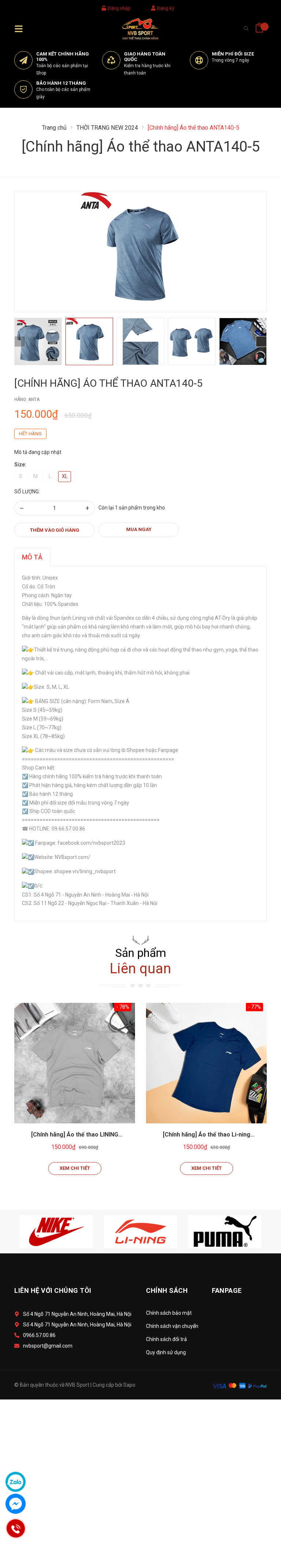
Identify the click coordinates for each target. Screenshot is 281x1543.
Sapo (129, 1385)
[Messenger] (15, 1504)
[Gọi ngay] (15, 1528)
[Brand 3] (224, 1231)
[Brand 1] (56, 1231)
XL (65, 476)
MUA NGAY (138, 529)
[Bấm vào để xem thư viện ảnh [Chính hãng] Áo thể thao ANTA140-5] (140, 252)
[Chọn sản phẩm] (74, 1063)
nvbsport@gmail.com (47, 1346)
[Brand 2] (140, 1231)
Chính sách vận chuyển (172, 1326)
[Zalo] (15, 1482)
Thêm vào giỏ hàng (54, 530)
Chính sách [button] (167, 1290)
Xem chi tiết (75, 1168)
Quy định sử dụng (166, 1352)
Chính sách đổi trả (166, 1339)
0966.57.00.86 (39, 1335)
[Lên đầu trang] (257, 1505)
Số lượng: (27, 491)
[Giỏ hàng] (259, 25)
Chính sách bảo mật (169, 1313)
